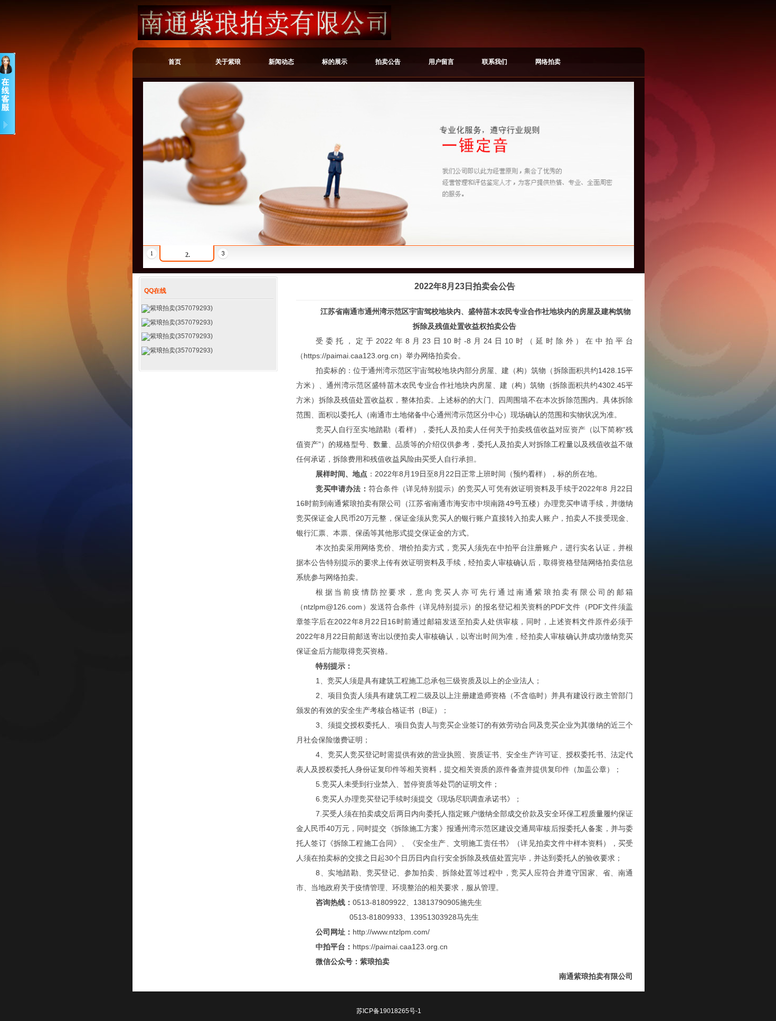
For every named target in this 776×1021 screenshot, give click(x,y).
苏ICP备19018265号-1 (388, 1011)
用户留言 (441, 61)
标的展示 (334, 61)
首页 (174, 61)
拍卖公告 (388, 61)
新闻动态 (281, 61)
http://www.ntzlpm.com (390, 932)
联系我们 (494, 61)
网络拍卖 (548, 61)
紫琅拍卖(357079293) (181, 308)
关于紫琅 (228, 61)
